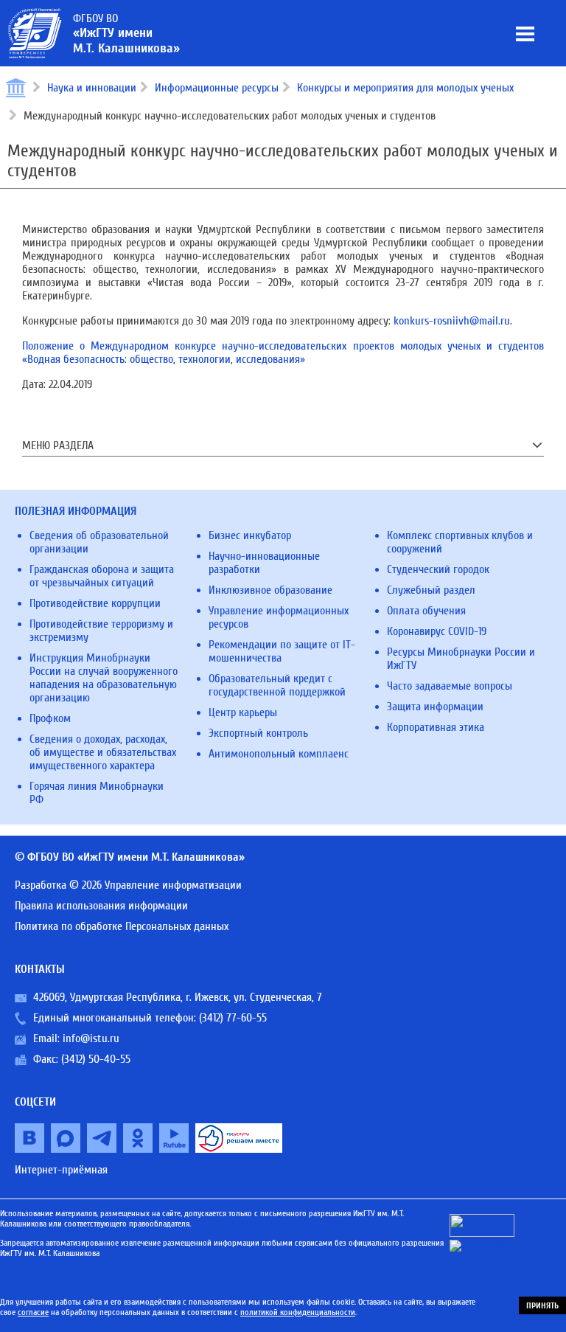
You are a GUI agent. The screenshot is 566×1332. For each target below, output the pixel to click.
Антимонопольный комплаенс (279, 753)
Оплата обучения (426, 610)
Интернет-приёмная (61, 1169)
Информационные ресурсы (217, 87)
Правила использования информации (101, 905)
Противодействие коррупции (95, 603)
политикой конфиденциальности (297, 1312)
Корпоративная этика (435, 727)
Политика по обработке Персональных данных (121, 926)
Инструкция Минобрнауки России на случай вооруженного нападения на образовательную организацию (103, 677)
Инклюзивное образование (270, 590)
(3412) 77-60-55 (233, 1017)
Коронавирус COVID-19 (436, 631)
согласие (33, 1312)
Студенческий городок (438, 569)
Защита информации (435, 706)
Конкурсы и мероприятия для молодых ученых (405, 87)
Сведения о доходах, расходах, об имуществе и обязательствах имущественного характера (102, 752)
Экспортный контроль (258, 733)
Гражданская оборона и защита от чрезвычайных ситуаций (101, 576)
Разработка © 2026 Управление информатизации (128, 885)
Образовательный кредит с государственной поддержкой (277, 685)
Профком (50, 718)
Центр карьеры (243, 712)
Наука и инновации (91, 87)
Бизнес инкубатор (250, 535)
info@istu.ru (91, 1038)
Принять (542, 1305)
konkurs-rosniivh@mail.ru (452, 320)
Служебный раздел (431, 590)
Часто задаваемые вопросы (449, 686)
